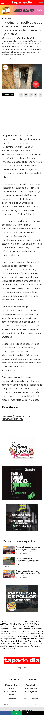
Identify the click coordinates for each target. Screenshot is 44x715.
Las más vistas (31, 679)
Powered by (22, 710)
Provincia (31, 685)
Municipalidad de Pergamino (27, 646)
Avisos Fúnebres (31, 699)
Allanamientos (23, 417)
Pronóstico (11, 699)
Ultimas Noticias (13, 679)
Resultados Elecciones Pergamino (21, 644)
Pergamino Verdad (26, 626)
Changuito (31, 691)
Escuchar (8, 95)
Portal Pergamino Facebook (23, 631)
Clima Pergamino (7, 648)
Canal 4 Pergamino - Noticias (24, 636)
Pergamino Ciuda (7, 629)
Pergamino (8, 417)
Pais (11, 688)
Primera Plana (23, 621)
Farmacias (31, 688)
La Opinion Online (7, 621)
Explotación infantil (13, 419)
